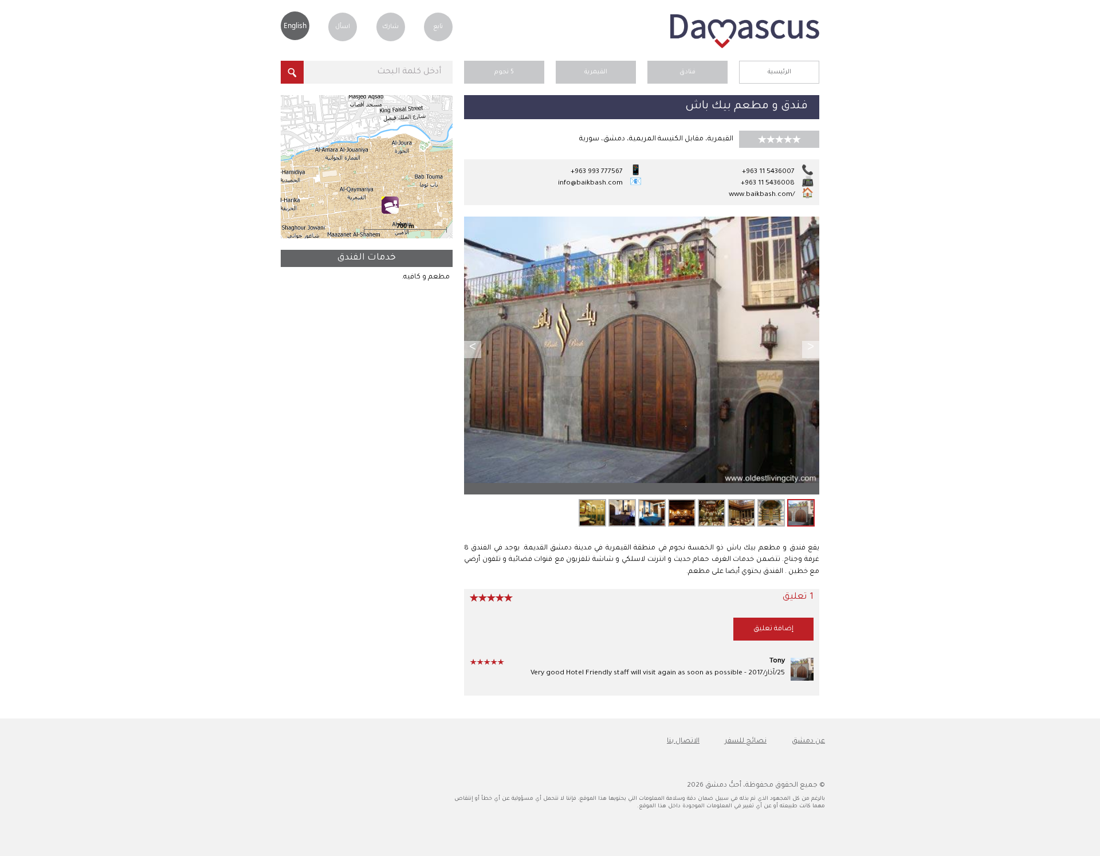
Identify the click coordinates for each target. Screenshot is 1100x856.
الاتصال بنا (683, 741)
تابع (438, 26)
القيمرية (595, 72)
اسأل (342, 26)
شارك (390, 26)
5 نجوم (504, 72)
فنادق (687, 72)
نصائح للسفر (746, 741)
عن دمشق (808, 741)
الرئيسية (779, 72)
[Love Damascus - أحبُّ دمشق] (744, 47)
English (295, 25)
